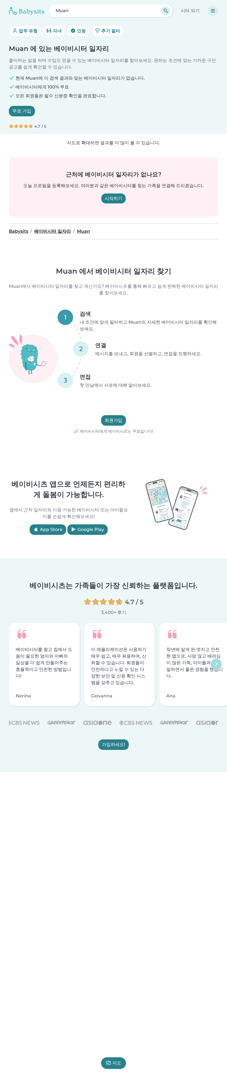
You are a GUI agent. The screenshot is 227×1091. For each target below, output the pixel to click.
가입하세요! (113, 744)
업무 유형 (28, 30)
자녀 (57, 30)
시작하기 (113, 198)
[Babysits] (26, 10)
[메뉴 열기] (213, 11)
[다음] (216, 664)
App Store (51, 529)
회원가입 (113, 420)
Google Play (90, 529)
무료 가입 (21, 111)
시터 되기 (190, 10)
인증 (81, 30)
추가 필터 (110, 30)
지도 (116, 1063)
